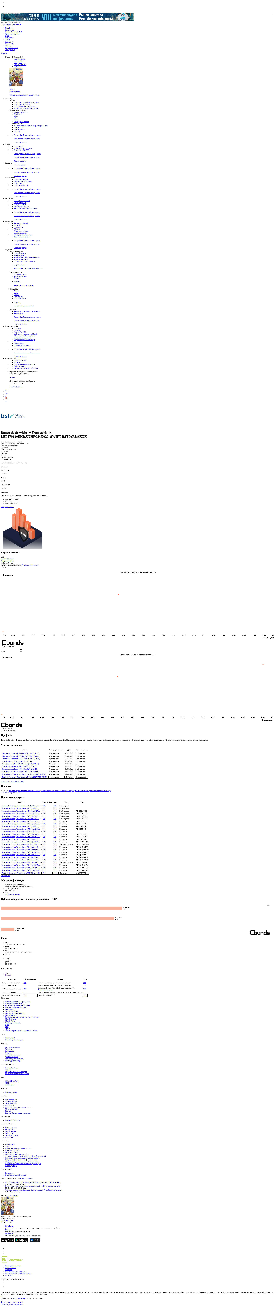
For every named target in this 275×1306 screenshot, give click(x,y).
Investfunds (9, 1226)
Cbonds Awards (19, 129)
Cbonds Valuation (11, 1015)
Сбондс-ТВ (9, 44)
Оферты (17, 229)
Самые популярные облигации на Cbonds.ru (21, 1031)
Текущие (8, 973)
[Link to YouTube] (6, 1248)
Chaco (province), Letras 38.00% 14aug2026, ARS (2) (20, 764)
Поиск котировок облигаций (24, 106)
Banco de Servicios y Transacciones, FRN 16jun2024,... (21, 842)
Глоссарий (17, 67)
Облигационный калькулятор (24, 336)
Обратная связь (10, 1268)
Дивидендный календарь (23, 148)
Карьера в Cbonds (11, 1152)
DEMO (12, 377)
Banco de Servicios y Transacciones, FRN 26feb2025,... (21, 837)
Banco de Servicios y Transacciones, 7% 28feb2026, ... (20, 844)
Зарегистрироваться (13, 24)
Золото (7, 40)
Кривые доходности (12, 34)
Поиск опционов (20, 203)
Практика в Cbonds (12, 1150)
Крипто (9, 42)
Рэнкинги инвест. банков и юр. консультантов (31, 126)
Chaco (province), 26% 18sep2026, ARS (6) (17, 761)
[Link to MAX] (6, 1254)
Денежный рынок (20, 233)
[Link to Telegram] (6, 1246)
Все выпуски (5, 782)
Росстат (16, 278)
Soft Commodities (20, 298)
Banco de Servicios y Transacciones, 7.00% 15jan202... (20, 813)
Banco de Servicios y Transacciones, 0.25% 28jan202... (20, 831)
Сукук (16, 120)
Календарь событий (21, 223)
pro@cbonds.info (7, 1220)
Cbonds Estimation (7, 559)
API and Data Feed (20, 360)
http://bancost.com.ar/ (12, 894)
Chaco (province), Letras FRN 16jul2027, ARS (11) (19, 766)
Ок (2, 1296)
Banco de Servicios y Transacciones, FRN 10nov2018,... (21, 857)
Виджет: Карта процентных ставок (18, 1113)
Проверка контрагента (22, 345)
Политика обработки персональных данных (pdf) (23, 1164)
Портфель (8, 28)
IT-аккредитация (11, 1166)
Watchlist (8, 46)
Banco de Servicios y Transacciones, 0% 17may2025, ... (21, 839)
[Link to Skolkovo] (12, 1262)
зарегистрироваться (17, 1298)
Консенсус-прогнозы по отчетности (27, 311)
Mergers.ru (9, 1230)
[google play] (21, 1242)
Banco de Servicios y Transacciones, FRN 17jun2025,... (21, 834)
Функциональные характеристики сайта (20, 1156)
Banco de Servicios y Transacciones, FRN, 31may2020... (21, 870)
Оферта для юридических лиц (16, 1162)
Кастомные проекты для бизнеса (26, 368)
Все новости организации (10, 793)
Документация (19, 366)
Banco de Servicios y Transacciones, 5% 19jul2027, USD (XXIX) (24, 777)
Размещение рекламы (13, 1266)
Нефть (16, 293)
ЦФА (7, 36)
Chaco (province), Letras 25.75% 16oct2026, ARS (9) (20, 771)
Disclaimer (8, 1275)
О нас (7, 1146)
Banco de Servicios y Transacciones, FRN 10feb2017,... (21, 865)
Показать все (5, 876)
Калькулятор (9, 1173)
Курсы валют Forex (21, 259)
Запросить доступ (15, 386)
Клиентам (8, 1270)
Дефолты (17, 225)
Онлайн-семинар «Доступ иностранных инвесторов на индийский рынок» (32, 1182)
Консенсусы (9, 30)
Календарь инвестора (21, 237)
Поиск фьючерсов (22, 201)
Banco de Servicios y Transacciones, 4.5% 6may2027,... (21, 811)
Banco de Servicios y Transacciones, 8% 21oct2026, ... (20, 819)
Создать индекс (11, 1103)
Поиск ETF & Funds (21, 180)
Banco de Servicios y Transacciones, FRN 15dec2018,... (21, 847)
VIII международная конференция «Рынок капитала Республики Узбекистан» (33, 1190)
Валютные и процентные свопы (25, 208)
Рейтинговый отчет (45, 990)
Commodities (18, 297)
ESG (15, 118)
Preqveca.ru (9, 1234)
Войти (3, 24)
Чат (15, 342)
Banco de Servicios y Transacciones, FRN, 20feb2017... (21, 868)
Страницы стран (20, 274)
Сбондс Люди (10, 50)
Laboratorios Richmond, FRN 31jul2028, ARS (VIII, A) (21, 759)
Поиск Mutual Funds (21, 185)
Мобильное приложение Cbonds (25, 334)
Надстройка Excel (11, 1068)
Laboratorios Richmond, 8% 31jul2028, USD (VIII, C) (20, 753)
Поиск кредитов (20, 165)
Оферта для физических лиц (15, 1160)
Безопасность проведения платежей (18, 1148)
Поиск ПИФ (18, 183)
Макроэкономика (20, 276)
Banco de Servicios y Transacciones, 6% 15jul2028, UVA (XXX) (24, 774)
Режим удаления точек (30, 565)
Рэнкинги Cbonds (17, 782)
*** (44, 806)
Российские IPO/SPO (21, 150)
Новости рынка (19, 59)
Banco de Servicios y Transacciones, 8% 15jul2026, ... (20, 826)
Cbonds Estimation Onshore (14, 1013)
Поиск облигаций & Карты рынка (26, 102)
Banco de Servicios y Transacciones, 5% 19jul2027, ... (20, 806)
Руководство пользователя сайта (17, 1154)
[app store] (7, 1242)
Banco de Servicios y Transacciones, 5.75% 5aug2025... (21, 829)
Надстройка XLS (11, 48)
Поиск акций (18, 146)
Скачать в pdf (41, 1156)
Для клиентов (10, 1144)
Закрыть (4, 53)
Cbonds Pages (18, 127)
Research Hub (18, 61)
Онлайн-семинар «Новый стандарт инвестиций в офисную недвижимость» (33, 1186)
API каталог (18, 362)
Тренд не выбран (7, 561)
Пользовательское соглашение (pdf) (18, 1273)
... (5, 401)
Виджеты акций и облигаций (24, 340)
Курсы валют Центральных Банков (26, 257)
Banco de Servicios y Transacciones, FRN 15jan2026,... (21, 824)
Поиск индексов (20, 253)
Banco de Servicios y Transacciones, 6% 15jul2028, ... (20, 808)
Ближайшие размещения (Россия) (26, 108)
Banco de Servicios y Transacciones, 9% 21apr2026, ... (20, 821)
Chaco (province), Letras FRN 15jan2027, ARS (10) (19, 769)
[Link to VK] (6, 1251)
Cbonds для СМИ (20, 65)
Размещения (18, 227)
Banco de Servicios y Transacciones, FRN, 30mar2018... (21, 873)
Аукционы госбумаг (21, 231)
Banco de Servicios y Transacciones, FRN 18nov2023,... (21, 862)
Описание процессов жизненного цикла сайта (22, 1158)
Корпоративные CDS (21, 206)
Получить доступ (7, 507)
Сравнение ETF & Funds (23, 181)
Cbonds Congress (26, 1178)
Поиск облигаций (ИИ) (13, 32)
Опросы (17, 131)
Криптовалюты (19, 255)
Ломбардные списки (21, 122)
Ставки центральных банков (24, 261)
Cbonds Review (10, 1131)
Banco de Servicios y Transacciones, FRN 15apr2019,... (21, 852)
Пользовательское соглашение (16, 1272)
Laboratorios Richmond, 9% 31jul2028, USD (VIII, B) (20, 756)
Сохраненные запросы (22, 338)
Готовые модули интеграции (24, 364)
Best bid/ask (9, 38)
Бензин (16, 295)
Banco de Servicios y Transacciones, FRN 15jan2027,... (21, 816)
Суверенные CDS (20, 205)
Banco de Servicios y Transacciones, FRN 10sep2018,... (21, 855)
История (8, 975)
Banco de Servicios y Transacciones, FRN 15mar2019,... (21, 850)
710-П (7, 1083)
